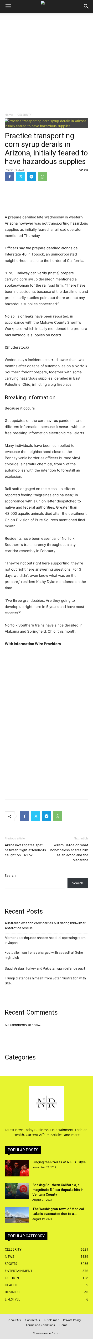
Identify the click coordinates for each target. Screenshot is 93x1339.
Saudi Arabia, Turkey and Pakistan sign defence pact (45, 968)
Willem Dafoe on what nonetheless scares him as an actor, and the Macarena (69, 852)
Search (10, 875)
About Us (15, 1320)
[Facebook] (9, 176)
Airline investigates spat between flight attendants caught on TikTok (25, 850)
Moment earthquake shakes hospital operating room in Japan (45, 940)
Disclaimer (51, 1320)
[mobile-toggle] (8, 6)
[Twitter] (20, 176)
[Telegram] (31, 176)
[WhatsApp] (42, 176)
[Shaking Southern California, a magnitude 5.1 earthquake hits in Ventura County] (17, 1191)
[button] (86, 6)
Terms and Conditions (40, 1325)
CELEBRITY (24, 115)
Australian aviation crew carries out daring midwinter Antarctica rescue (45, 925)
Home (9, 115)
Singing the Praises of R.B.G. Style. (59, 1162)
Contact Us (32, 1320)
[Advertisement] (46, 61)
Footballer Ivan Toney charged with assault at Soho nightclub (44, 955)
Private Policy (72, 1320)
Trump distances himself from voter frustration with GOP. (45, 980)
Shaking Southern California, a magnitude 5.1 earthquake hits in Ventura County (57, 1189)
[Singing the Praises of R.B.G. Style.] (17, 1168)
